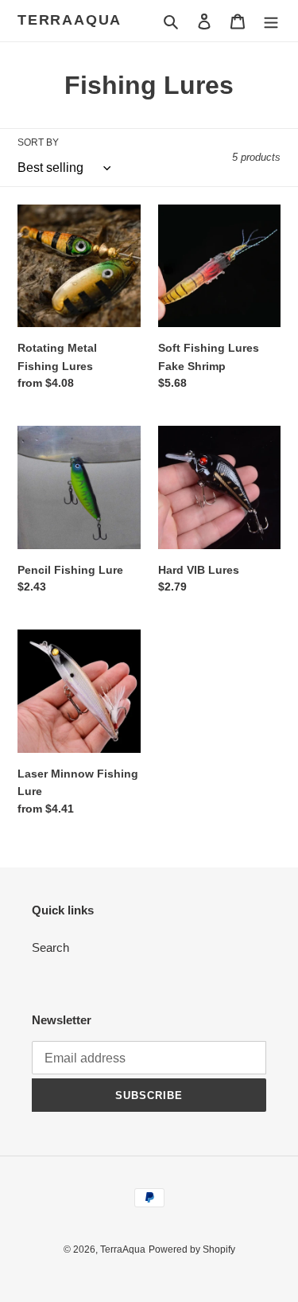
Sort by (38, 142)
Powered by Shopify (192, 1249)
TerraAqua (69, 20)
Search (50, 947)
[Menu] (271, 21)
